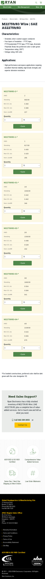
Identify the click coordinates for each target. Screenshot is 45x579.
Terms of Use (7, 539)
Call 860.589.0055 (22, 420)
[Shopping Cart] (41, 3)
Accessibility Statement (11, 542)
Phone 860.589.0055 (8, 506)
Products (4, 19)
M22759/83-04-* (11, 319)
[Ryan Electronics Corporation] (22, 2)
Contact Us (22, 425)
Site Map (6, 546)
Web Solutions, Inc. (8, 576)
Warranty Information (10, 530)
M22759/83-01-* (11, 182)
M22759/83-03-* (11, 274)
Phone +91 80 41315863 (10, 523)
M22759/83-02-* (11, 228)
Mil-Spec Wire (24, 19)
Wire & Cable (7, 7)
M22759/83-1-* (11, 137)
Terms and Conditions (10, 533)
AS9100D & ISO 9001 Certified (13, 552)
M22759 (32, 19)
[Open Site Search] (36, 2)
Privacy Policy (7, 536)
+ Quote (22, 126)
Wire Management (24, 7)
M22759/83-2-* (11, 91)
